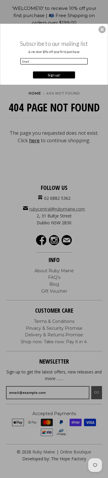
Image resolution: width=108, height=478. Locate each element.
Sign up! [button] (54, 75)
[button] (102, 29)
